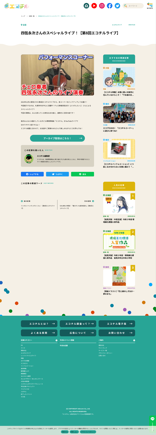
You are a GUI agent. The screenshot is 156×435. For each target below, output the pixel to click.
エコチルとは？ (39, 323)
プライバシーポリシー (105, 353)
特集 (22, 358)
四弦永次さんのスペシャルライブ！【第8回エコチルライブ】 (57, 16)
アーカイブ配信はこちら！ (57, 138)
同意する (65, 432)
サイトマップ (103, 348)
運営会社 (101, 345)
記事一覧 (31, 16)
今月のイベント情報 (67, 340)
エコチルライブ (117, 25)
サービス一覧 (103, 350)
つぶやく (59, 174)
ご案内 (101, 340)
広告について (78, 332)
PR (22, 345)
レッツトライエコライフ (28, 356)
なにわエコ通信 (26, 376)
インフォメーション (27, 366)
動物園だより (25, 371)
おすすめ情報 (25, 361)
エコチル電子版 (117, 323)
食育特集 (23, 368)
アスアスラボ (25, 389)
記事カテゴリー (26, 340)
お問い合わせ (116, 332)
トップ (23, 16)
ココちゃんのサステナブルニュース (32, 384)
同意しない (74, 432)
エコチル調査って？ (78, 323)
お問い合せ (102, 356)
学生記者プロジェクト (28, 386)
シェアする (34, 174)
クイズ (23, 348)
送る (84, 174)
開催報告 (23, 374)
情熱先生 (23, 350)
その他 (23, 397)
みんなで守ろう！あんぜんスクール (32, 379)
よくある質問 (39, 332)
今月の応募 (64, 345)
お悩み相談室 (25, 381)
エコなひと (24, 363)
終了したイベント (26, 394)
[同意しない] (153, 430)
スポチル (23, 392)
